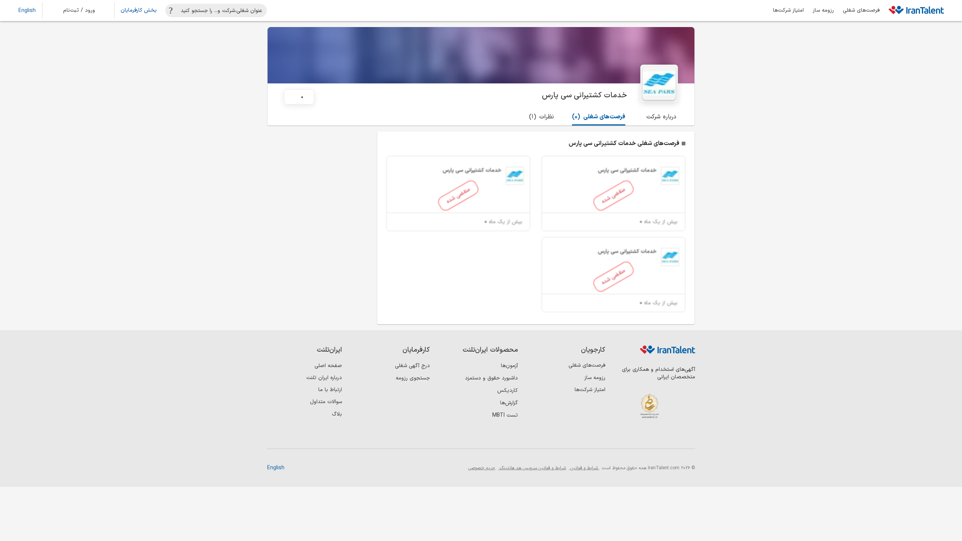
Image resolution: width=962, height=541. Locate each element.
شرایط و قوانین (584, 468)
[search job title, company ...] (171, 10)
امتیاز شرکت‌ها (788, 10)
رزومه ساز (823, 10)
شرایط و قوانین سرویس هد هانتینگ (532, 468)
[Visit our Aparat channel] (626, 436)
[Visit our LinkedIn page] (687, 436)
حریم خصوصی (481, 468)
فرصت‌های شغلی (861, 10)
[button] (84, 10)
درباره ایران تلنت (324, 378)
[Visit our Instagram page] (672, 436)
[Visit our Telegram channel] (641, 436)
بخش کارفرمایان (139, 10)
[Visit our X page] (656, 436)
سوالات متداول (326, 402)
